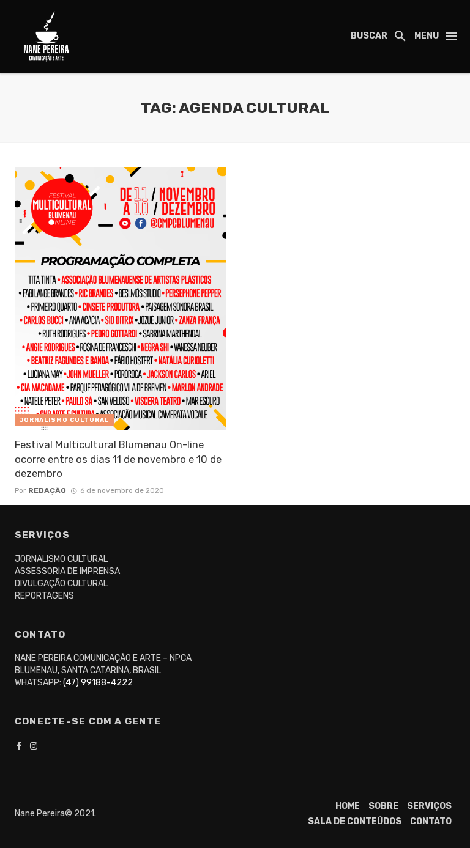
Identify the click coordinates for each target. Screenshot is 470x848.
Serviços (429, 806)
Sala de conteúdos (354, 821)
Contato (431, 821)
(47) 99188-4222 (98, 682)
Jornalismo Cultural (64, 420)
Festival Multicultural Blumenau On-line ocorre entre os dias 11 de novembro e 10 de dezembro (118, 458)
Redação (47, 490)
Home (347, 806)
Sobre (383, 806)
